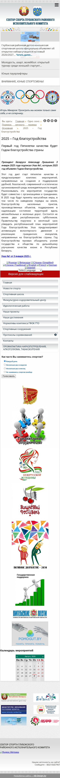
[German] (52, 265)
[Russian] (12, 262)
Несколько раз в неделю (16, 365)
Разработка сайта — (30, 775)
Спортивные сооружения (17, 329)
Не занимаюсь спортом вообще (19, 372)
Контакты (8, 340)
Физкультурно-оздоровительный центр (24, 300)
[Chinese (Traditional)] (14, 265)
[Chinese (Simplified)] (42, 262)
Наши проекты (11, 311)
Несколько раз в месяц (15, 369)
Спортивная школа (13, 294)
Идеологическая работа (16, 305)
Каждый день (11, 361)
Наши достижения (13, 317)
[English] (31, 265)
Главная (7, 282)
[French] (41, 265)
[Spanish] (30, 267)
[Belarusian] (24, 262)
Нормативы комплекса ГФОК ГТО (21, 323)
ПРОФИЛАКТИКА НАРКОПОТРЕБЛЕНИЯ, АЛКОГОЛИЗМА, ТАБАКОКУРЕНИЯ (24, 348)
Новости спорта (12, 288)
